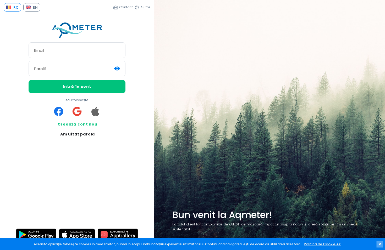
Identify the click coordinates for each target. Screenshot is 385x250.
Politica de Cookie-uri (322, 244)
